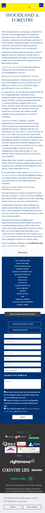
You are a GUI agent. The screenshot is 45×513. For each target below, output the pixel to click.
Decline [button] (13, 507)
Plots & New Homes (22, 263)
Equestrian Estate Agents (22, 274)
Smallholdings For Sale (22, 285)
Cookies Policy (22, 411)
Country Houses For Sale (22, 266)
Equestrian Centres (22, 269)
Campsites (23, 291)
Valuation (8, 375)
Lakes (22, 296)
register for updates (20, 330)
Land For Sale (22, 282)
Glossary (22, 489)
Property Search (31, 489)
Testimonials (17, 491)
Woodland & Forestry (22, 299)
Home (8, 489)
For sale (17, 375)
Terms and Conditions (32, 408)
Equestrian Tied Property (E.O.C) (23, 271)
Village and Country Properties (22, 302)
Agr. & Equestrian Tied (22, 260)
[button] (41, 5)
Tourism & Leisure (22, 304)
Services (25, 491)
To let (24, 375)
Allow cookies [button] (32, 507)
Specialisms (15, 489)
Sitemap (39, 485)
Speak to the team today (11, 67)
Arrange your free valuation (23, 324)
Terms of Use (10, 485)
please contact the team (11, 246)
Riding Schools (22, 277)
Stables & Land (22, 280)
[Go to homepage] (4, 6)
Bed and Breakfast (22, 288)
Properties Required (35, 491)
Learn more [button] (22, 501)
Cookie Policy (20, 485)
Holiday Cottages (22, 293)
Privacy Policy (9, 411)
